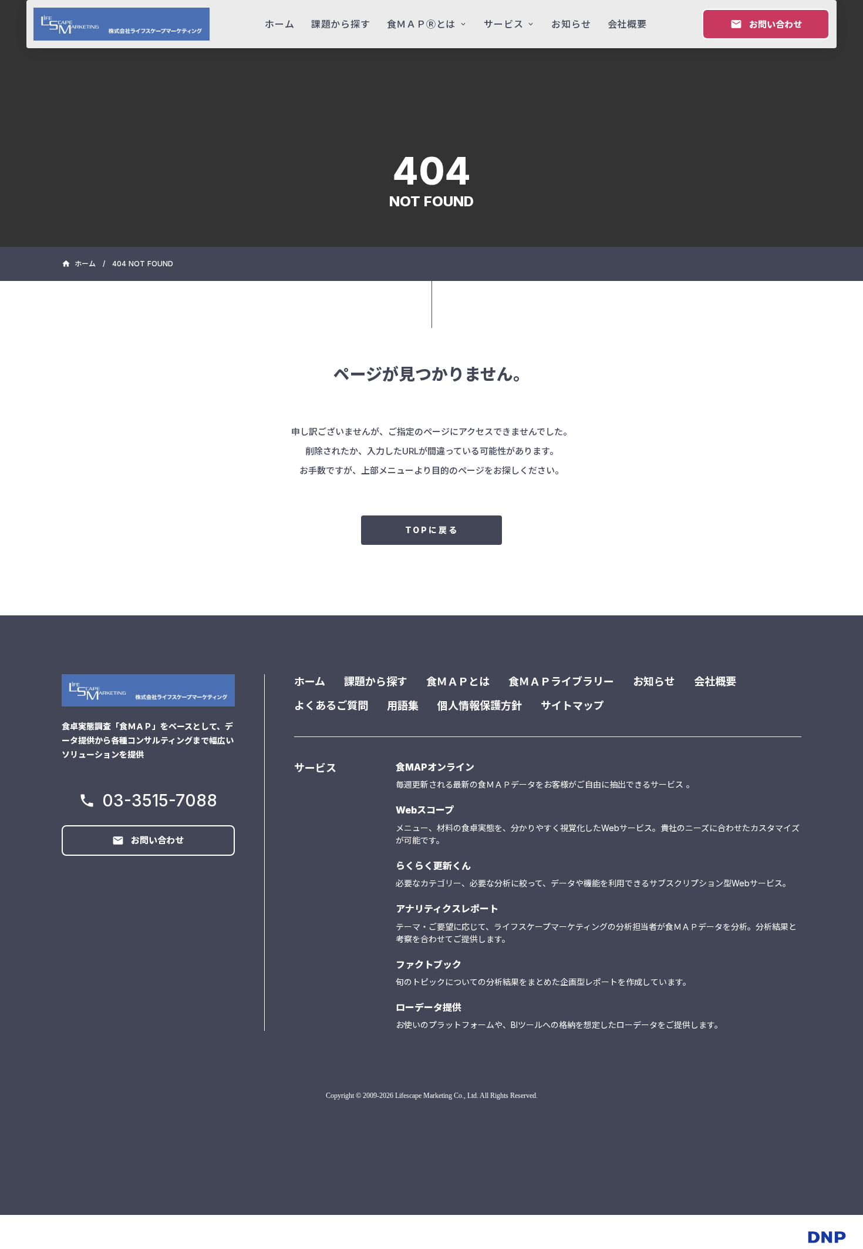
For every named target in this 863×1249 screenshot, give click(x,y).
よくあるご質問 (331, 705)
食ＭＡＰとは (458, 681)
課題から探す (375, 681)
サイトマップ (572, 705)
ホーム (309, 681)
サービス (315, 768)
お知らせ (654, 681)
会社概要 (715, 681)
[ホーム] (121, 24)
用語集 (403, 705)
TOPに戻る (432, 530)
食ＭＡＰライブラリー (561, 681)
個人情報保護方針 (479, 705)
